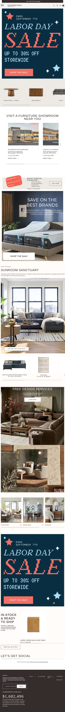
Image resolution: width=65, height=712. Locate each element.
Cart (61, 6)
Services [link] (59, 680)
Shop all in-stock (10, 647)
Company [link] (59, 676)
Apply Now (55, 183)
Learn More (32, 399)
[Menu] (4, 5)
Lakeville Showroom (51, 149)
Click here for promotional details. (39, 662)
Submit (21, 686)
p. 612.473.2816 (13, 155)
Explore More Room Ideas (16, 348)
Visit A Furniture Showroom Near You (32, 117)
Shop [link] (31, 676)
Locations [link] (41, 676)
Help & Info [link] (50, 677)
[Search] (54, 5)
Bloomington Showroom (18, 149)
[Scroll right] (60, 144)
